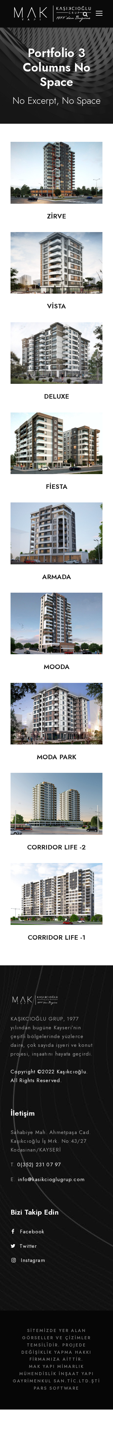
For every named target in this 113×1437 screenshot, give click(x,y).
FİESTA (56, 452)
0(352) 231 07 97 (39, 1164)
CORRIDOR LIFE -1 (56, 902)
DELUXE (56, 362)
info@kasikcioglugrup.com (51, 1179)
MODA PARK (56, 722)
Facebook (32, 1231)
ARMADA (57, 542)
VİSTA (56, 271)
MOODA (56, 632)
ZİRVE (56, 181)
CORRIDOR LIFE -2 (56, 812)
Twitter (28, 1246)
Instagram (33, 1260)
